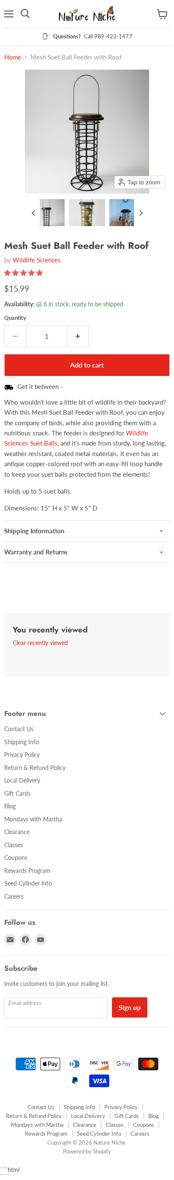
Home (12, 57)
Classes (13, 844)
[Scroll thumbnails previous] (33, 212)
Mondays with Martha (33, 819)
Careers (14, 896)
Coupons (15, 857)
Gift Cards (17, 793)
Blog (10, 806)
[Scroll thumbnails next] (140, 212)
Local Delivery (22, 780)
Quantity (15, 318)
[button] (46, 212)
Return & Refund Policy (34, 767)
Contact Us (18, 728)
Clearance (17, 831)
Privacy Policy (22, 754)
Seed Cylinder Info (28, 883)
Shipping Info (21, 741)
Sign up (130, 1007)
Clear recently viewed (40, 643)
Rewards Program (27, 870)
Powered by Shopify (87, 1151)
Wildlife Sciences (37, 260)
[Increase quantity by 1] (78, 336)
